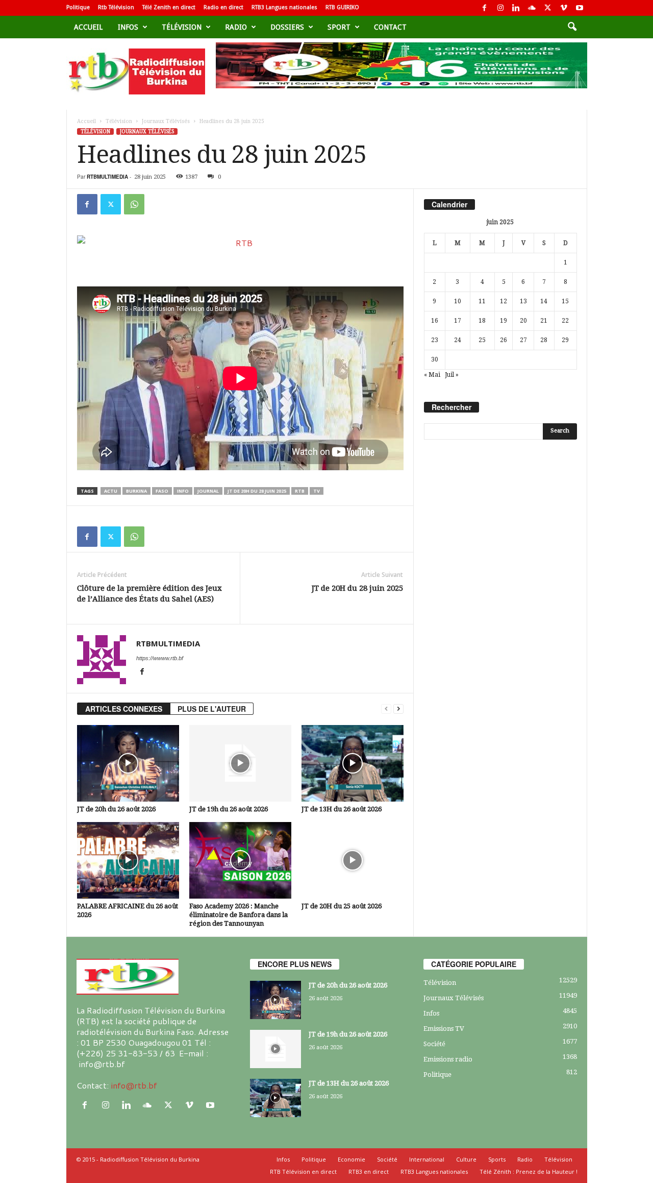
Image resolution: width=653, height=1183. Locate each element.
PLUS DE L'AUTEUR (212, 709)
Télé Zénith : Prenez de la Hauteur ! (528, 1171)
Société (434, 1044)
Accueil (88, 27)
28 (543, 340)
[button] (572, 27)
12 (503, 301)
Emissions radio (447, 1059)
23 (434, 340)
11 (482, 301)
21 (543, 320)
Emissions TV (443, 1028)
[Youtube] (579, 8)
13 (523, 301)
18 (482, 320)
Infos (128, 27)
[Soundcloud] (532, 8)
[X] (548, 8)
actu (110, 491)
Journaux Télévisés (166, 121)
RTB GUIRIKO (342, 7)
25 (482, 340)
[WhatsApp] (134, 204)
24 (457, 340)
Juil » (452, 374)
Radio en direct (223, 7)
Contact (390, 27)
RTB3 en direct (368, 1171)
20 (523, 320)
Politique (78, 7)
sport (339, 27)
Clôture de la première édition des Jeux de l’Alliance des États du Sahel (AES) (149, 593)
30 (434, 359)
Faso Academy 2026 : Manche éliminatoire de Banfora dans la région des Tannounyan (238, 914)
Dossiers (287, 27)
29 (565, 340)
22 (565, 320)
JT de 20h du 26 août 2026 (116, 809)
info (183, 491)
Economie (351, 1159)
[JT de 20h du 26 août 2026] (128, 763)
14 (543, 301)
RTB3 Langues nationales (284, 7)
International (426, 1159)
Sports (497, 1159)
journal (208, 491)
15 (565, 301)
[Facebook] (485, 8)
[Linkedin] (516, 8)
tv (316, 491)
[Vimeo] (564, 8)
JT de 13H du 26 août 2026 (342, 809)
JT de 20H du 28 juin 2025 (257, 491)
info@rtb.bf (134, 1085)
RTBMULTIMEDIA (107, 176)
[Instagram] (500, 8)
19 (503, 320)
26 (503, 340)
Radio (236, 27)
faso (162, 491)
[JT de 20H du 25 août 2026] (353, 860)
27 (523, 340)
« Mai (432, 374)
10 (457, 301)
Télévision (182, 27)
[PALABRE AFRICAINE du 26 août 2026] (128, 860)
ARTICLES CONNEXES (123, 709)
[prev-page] (386, 709)
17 (457, 320)
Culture (466, 1159)
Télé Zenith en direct (168, 7)
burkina (136, 491)
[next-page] (398, 709)
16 (434, 320)
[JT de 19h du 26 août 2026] (240, 763)
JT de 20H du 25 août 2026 (342, 906)
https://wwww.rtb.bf (159, 658)
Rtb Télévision (116, 7)
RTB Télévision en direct (303, 1171)
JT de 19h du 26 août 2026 (228, 809)
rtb (300, 491)
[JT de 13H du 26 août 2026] (353, 763)
